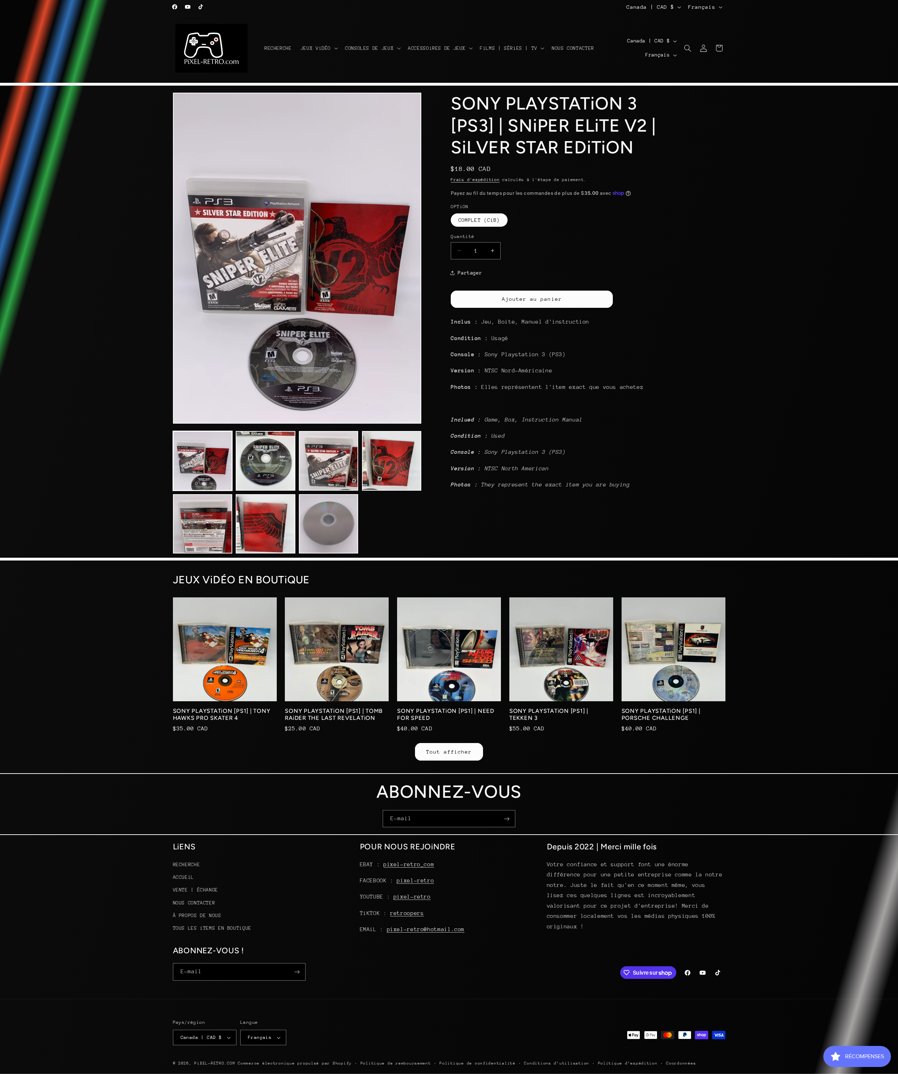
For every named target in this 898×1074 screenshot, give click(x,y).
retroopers (407, 913)
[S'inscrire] (507, 818)
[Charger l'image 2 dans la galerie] (265, 460)
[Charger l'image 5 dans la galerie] (202, 523)
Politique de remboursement (396, 1063)
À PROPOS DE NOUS (197, 915)
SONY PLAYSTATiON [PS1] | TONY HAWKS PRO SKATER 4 (221, 714)
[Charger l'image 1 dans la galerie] (202, 460)
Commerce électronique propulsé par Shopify (295, 1063)
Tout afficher (449, 752)
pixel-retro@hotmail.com (426, 929)
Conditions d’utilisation (556, 1063)
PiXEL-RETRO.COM (214, 1063)
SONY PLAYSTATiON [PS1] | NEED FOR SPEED (445, 714)
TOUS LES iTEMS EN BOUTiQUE (212, 928)
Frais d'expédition (475, 179)
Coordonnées (681, 1063)
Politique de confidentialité (478, 1063)
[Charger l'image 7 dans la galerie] (328, 523)
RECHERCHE (186, 864)
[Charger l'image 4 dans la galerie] (391, 460)
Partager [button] (470, 273)
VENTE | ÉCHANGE (195, 890)
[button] (318, 48)
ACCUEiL (183, 877)
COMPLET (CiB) (479, 220)
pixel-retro (415, 880)
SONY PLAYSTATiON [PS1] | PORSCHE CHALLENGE (661, 714)
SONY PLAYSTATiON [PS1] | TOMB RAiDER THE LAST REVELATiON (334, 714)
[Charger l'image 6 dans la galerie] (265, 523)
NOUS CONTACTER (194, 903)
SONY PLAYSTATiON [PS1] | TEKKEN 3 (548, 714)
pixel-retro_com (408, 864)
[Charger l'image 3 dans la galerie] (328, 460)
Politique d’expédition (628, 1063)
